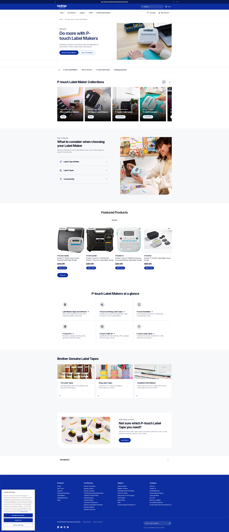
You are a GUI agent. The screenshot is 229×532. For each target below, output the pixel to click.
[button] (83, 161)
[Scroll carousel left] (55, 2)
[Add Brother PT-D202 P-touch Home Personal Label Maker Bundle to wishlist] (82, 229)
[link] (114, 2)
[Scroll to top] (59, 70)
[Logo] (62, 6)
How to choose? (87, 70)
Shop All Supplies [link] (87, 53)
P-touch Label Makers (70, 70)
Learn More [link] (125, 440)
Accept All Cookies (18, 515)
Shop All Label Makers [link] (69, 53)
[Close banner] (177, 2)
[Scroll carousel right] (173, 2)
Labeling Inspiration (120, 70)
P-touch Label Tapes (103, 70)
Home (61, 19)
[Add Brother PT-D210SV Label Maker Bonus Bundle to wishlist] (169, 229)
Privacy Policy (24, 511)
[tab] (114, 220)
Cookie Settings (18, 525)
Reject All (18, 520)
